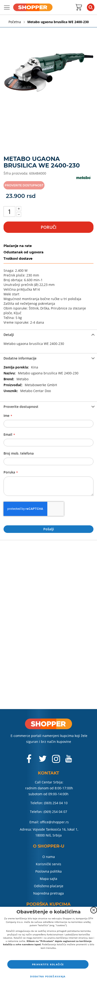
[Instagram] (56, 761)
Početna (15, 22)
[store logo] (33, 7)
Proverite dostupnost (21, 406)
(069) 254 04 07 (55, 811)
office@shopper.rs (54, 822)
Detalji (9, 334)
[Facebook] (29, 761)
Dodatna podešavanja (48, 976)
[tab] (48, 334)
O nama (48, 856)
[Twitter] (43, 760)
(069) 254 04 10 (56, 803)
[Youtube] (68, 760)
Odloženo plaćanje (48, 886)
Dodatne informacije (20, 358)
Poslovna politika (48, 871)
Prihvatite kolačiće (48, 964)
